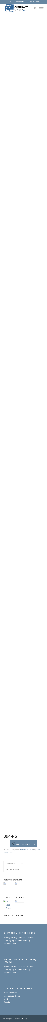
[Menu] (40, 9)
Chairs (21, 850)
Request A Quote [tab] (12, 869)
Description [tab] (10, 864)
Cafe (38, 850)
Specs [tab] (22, 864)
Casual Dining (8, 853)
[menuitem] (34, 9)
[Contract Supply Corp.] (19, 9)
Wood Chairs (28, 850)
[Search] (34, 9)
